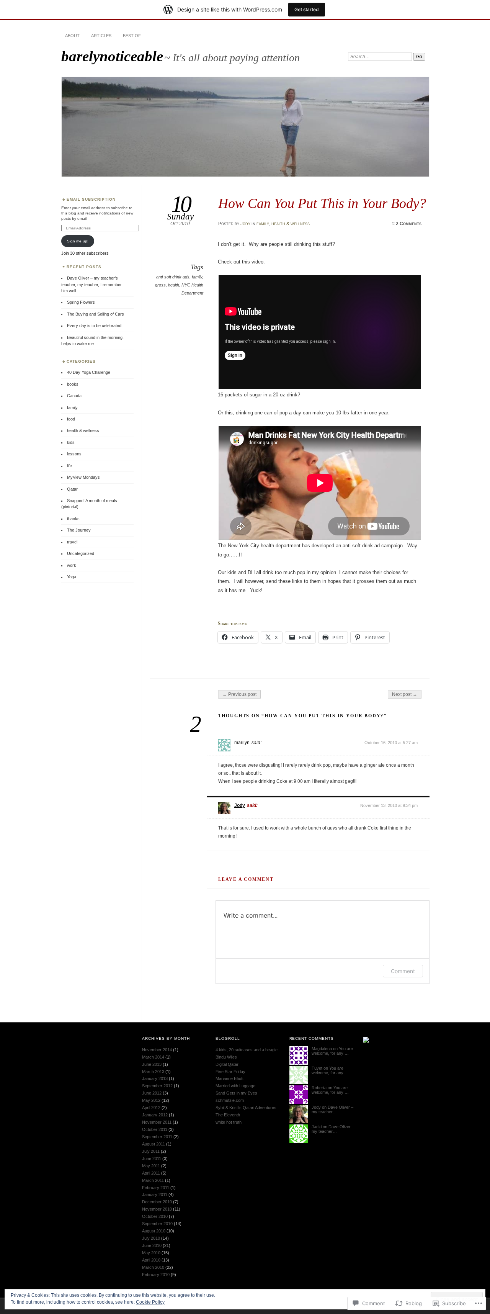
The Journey (79, 530)
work (71, 565)
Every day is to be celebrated (94, 325)
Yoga (71, 576)
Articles (101, 35)
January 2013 (155, 1078)
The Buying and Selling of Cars (95, 314)
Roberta (319, 1087)
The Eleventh (228, 1115)
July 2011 (151, 1151)
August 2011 (153, 1144)
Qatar (72, 489)
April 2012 (151, 1107)
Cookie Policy (150, 1302)
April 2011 (151, 1173)
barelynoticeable (112, 56)
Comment (403, 971)
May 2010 (151, 1252)
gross (160, 285)
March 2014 (153, 1057)
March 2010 (153, 1267)
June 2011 (151, 1158)
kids (71, 442)
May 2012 (151, 1100)
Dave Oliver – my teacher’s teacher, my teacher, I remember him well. (91, 284)
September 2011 (157, 1136)
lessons (74, 454)
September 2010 (157, 1223)
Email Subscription (91, 199)
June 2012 (152, 1093)
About (72, 35)
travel (72, 542)
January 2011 (154, 1194)
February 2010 (156, 1274)
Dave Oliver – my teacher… (332, 1109)
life (69, 465)
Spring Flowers (81, 302)
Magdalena (322, 1048)
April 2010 (151, 1260)
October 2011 (154, 1129)
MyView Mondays (83, 477)
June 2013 (152, 1064)
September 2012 (157, 1085)
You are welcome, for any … (332, 1050)
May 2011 (151, 1165)
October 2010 (155, 1216)
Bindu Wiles (226, 1057)
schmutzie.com (230, 1100)
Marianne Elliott (229, 1078)
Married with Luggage (235, 1085)
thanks (73, 518)
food (71, 419)
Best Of (132, 35)
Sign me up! (77, 241)
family (262, 223)
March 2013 (153, 1071)
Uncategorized (80, 553)
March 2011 (153, 1180)
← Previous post (239, 694)
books (72, 384)
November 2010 (157, 1209)
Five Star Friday (230, 1071)
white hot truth (229, 1122)
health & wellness (290, 223)
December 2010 (157, 1201)
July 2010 (151, 1238)
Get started (306, 9)
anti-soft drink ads (172, 277)
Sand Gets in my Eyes (236, 1093)
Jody (245, 223)
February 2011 (155, 1187)
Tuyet (317, 1068)
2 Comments (408, 223)
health (173, 285)
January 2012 (155, 1115)
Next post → (404, 694)
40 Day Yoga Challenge (88, 372)
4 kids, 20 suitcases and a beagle (247, 1049)
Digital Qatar (227, 1064)
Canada (74, 395)
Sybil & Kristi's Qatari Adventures (246, 1107)
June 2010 (152, 1245)
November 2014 (157, 1049)
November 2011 (157, 1122)
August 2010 (153, 1231)
